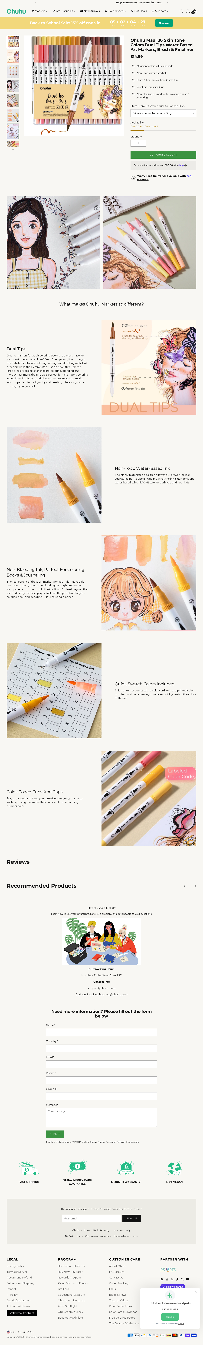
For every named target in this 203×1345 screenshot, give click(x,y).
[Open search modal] (181, 11)
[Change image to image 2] (13, 56)
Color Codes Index (120, 1306)
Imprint (11, 1289)
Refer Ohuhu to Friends (73, 1283)
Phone (51, 1073)
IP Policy (12, 1294)
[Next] (167, 2)
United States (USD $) (21, 1332)
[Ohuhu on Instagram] (167, 1280)
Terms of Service (125, 1142)
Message (52, 1104)
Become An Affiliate (70, 1317)
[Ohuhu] (16, 11)
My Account (116, 1271)
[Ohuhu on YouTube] (188, 1280)
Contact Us (116, 1277)
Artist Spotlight (67, 1306)
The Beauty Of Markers (124, 1323)
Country (52, 1041)
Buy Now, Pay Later (70, 1271)
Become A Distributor (71, 1266)
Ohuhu (28, 1337)
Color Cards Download (123, 1311)
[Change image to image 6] (13, 115)
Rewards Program (69, 1277)
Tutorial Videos (118, 1300)
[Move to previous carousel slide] (186, 886)
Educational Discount (71, 1294)
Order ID (51, 1089)
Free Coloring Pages (122, 1317)
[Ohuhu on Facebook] (162, 1280)
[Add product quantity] (143, 143)
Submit (55, 1134)
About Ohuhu (118, 1266)
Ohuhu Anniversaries (71, 1300)
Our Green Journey (70, 1311)
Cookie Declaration (18, 1300)
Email (50, 1057)
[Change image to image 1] (13, 42)
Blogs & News (117, 1294)
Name (50, 1025)
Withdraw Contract (22, 1313)
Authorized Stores (18, 1306)
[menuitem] (39, 11)
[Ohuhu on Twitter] (182, 1280)
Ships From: (158, 106)
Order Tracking (119, 1283)
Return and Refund (19, 1277)
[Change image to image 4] (13, 86)
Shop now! (164, 23)
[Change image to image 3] (13, 71)
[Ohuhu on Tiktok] (177, 1280)
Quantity (136, 136)
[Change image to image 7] (13, 131)
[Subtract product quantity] (133, 143)
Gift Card (63, 1289)
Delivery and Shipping (21, 1283)
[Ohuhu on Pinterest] (172, 1280)
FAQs (112, 1289)
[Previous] (35, 2)
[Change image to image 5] (13, 100)
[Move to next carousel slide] (193, 886)
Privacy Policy (105, 1142)
